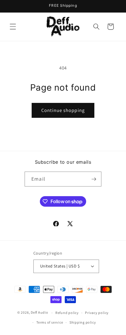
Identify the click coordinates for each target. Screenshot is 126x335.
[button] (13, 27)
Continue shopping (63, 110)
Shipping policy (82, 322)
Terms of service (49, 322)
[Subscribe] (94, 179)
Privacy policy (97, 312)
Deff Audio (39, 312)
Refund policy (67, 312)
